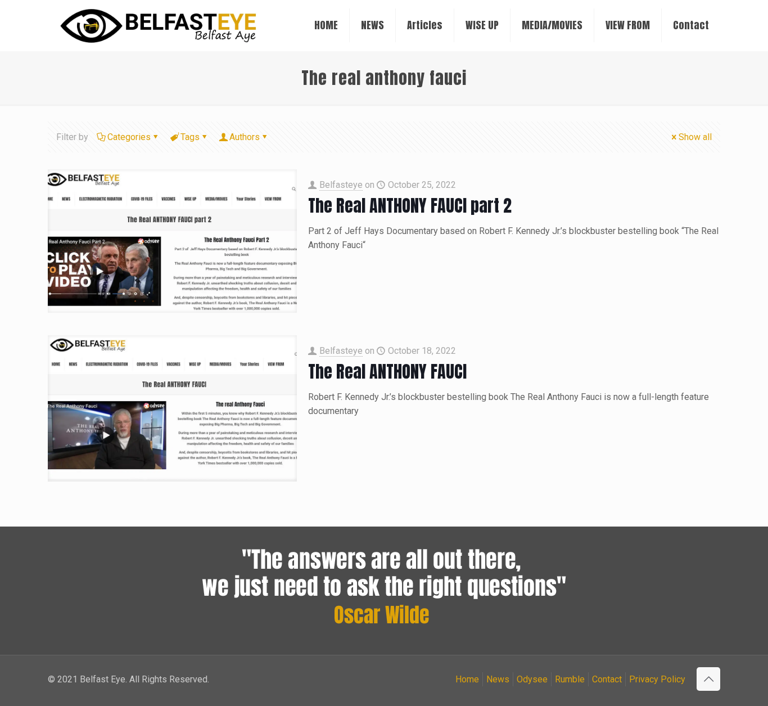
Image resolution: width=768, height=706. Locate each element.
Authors (244, 137)
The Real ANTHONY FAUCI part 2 (410, 205)
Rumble (570, 679)
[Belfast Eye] (159, 25)
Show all (695, 137)
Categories (129, 137)
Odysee (532, 679)
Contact (607, 679)
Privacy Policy (657, 679)
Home (467, 679)
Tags (190, 137)
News (497, 679)
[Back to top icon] (708, 679)
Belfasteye (341, 184)
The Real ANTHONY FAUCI (387, 371)
